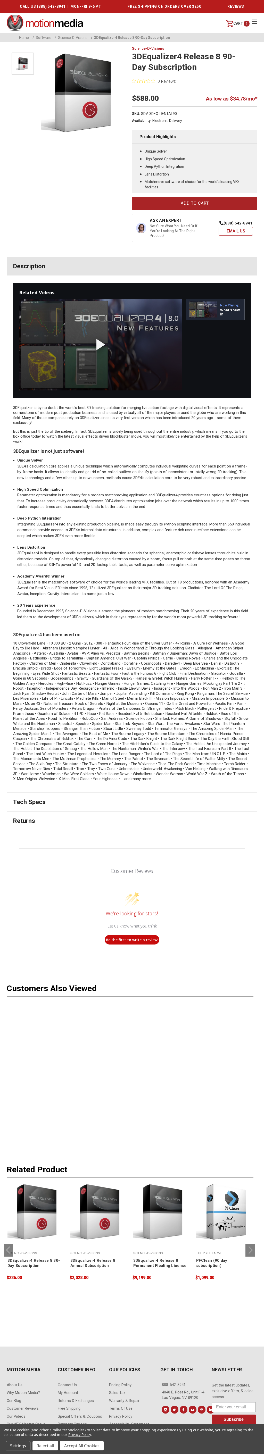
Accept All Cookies (82, 1446)
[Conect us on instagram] (165, 1410)
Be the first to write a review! (132, 939)
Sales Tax (117, 1392)
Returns (24, 820)
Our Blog (14, 1400)
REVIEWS (235, 6)
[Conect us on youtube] (192, 1410)
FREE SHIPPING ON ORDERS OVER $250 (164, 6)
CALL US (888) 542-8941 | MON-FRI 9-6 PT (60, 6)
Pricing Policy (120, 1385)
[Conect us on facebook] (183, 1410)
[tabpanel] (35, 1232)
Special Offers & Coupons (80, 1416)
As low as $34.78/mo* (231, 99)
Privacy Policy (120, 1416)
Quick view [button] (35, 1231)
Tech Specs (29, 802)
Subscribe (234, 1419)
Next (250, 1250)
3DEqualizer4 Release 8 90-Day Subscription (130, 38)
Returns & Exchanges (76, 1400)
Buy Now (35, 1242)
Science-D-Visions (71, 38)
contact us (67, 1385)
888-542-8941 (174, 1384)
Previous (8, 1250)
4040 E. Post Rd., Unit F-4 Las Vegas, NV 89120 (183, 1395)
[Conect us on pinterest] (201, 1410)
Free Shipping (69, 1408)
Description (29, 266)
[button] (236, 231)
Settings (18, 1446)
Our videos (16, 1416)
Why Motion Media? (23, 1392)
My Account (68, 1392)
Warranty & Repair (124, 1400)
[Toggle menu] (254, 21)
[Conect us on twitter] (174, 1410)
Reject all (45, 1446)
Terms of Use (121, 1408)
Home (24, 38)
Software (41, 38)
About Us (14, 1385)
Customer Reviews (23, 1408)
